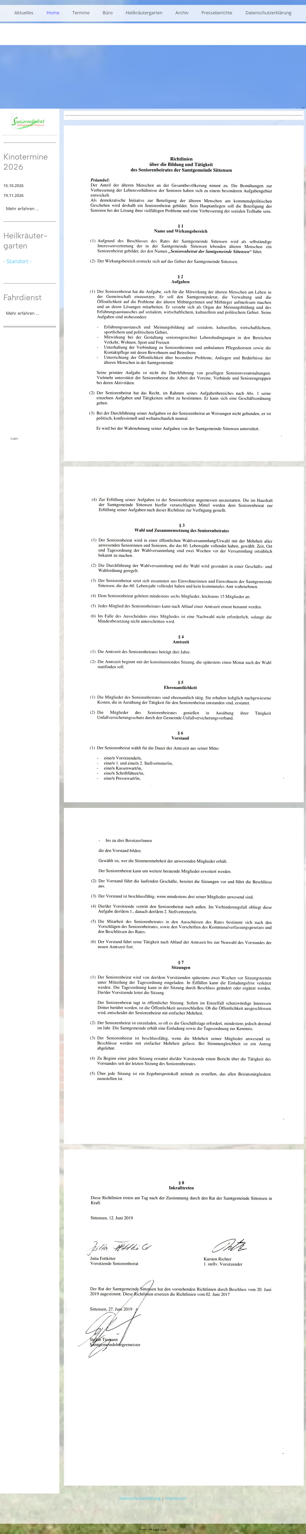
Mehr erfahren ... (22, 208)
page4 (156, 1529)
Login (14, 438)
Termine (81, 13)
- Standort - (17, 261)
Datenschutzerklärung (268, 13)
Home (53, 13)
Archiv (181, 13)
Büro (108, 13)
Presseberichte (216, 13)
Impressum (176, 1498)
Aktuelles (23, 13)
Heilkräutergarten (144, 13)
